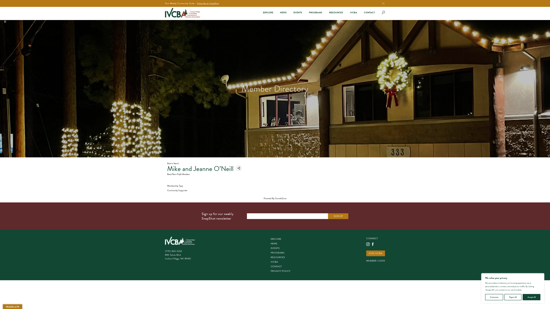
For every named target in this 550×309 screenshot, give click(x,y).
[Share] (239, 168)
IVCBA (353, 12)
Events (297, 12)
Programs (315, 12)
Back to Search (173, 163)
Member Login (375, 261)
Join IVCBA (375, 253)
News (283, 12)
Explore (268, 12)
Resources (336, 12)
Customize (494, 297)
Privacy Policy (280, 271)
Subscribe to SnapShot (208, 3)
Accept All (532, 297)
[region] (512, 288)
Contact (369, 12)
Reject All (513, 297)
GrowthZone (280, 198)
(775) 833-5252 (173, 251)
